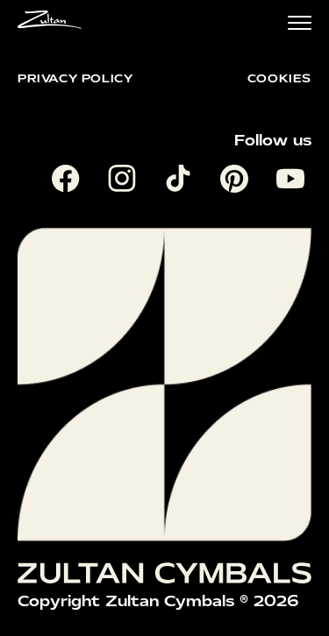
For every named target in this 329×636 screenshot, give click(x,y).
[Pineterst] (237, 182)
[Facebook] (69, 182)
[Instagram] (125, 182)
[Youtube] (293, 182)
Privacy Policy (75, 78)
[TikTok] (181, 182)
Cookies (279, 78)
